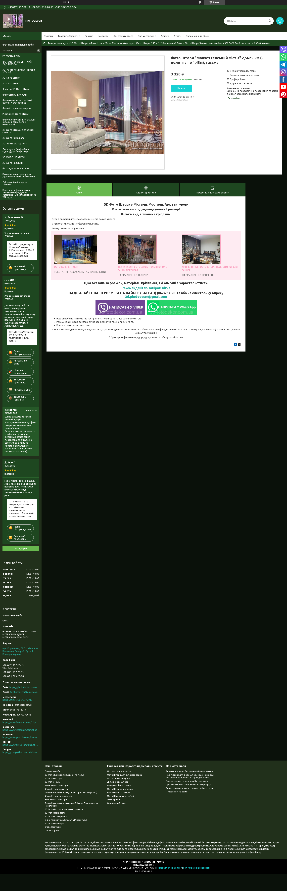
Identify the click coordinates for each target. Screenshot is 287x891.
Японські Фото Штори (56, 785)
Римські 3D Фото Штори (15, 114)
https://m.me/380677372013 (17, 700)
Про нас (89, 36)
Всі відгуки (21, 548)
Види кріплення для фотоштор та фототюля (189, 788)
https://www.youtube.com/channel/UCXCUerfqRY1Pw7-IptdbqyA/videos (20, 737)
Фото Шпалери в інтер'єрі (120, 796)
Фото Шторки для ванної (120, 789)
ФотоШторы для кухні (14, 94)
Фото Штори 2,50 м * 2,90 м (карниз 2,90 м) (159, 43)
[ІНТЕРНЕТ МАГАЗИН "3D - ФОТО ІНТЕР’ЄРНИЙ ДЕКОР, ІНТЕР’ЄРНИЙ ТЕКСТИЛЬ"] (13, 20)
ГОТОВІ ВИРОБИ (11, 56)
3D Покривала (114, 799)
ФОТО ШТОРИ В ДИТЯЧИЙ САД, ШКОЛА (17, 62)
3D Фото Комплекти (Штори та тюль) (64, 775)
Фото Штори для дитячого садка (124, 775)
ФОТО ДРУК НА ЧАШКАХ (15, 168)
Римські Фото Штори (56, 799)
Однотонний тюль (116, 803)
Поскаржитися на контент (169, 868)
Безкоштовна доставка (243, 71)
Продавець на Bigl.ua (143, 865)
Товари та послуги (58, 43)
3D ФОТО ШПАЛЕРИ (13, 157)
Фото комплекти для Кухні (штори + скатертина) (17, 101)
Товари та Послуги (68, 36)
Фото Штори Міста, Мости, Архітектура (112, 43)
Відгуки (165, 36)
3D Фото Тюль (10, 83)
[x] (239, 345)
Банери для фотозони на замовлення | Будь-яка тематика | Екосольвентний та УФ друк (19, 193)
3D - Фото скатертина (14, 143)
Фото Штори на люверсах (16, 108)
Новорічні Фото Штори (119, 785)
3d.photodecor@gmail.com (146, 296)
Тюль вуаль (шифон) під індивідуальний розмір (15, 150)
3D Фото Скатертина (56, 816)
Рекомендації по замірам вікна (146, 288)
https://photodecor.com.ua (23, 687)
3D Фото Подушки (12, 163)
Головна (48, 36)
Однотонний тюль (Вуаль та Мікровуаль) (66, 820)
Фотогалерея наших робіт (18, 44)
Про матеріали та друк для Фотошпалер (187, 781)
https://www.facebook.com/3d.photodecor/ (20, 722)
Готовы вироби (52, 771)
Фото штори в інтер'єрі (119, 771)
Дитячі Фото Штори (117, 782)
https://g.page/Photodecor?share (19, 752)
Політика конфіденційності (196, 868)
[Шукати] (270, 21)
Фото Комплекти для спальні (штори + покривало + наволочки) (18, 122)
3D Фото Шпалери (54, 823)
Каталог (7, 50)
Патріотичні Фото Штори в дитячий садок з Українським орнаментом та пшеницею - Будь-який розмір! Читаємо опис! (22, 509)
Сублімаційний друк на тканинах (14, 183)
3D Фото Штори (79, 43)
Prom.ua (160, 862)
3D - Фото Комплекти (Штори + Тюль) (18, 70)
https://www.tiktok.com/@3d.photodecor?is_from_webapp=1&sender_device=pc (20, 745)
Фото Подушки (53, 827)
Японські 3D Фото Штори (16, 89)
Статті (177, 36)
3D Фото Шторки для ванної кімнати (18, 131)
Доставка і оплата (123, 36)
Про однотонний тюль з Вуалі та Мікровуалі (188, 784)
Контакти (103, 36)
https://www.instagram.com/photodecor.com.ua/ (20, 730)
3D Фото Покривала (13, 138)
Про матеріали (146, 36)
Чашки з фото (52, 830)
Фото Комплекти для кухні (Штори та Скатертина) (71, 792)
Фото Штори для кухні (56, 789)
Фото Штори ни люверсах (58, 796)
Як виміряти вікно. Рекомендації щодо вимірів (189, 771)
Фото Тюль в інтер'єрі (118, 778)
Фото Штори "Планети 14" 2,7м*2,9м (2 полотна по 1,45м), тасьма (21, 336)
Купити (181, 88)
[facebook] (235, 345)
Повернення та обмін (197, 36)
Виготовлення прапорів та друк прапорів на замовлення (18, 175)
